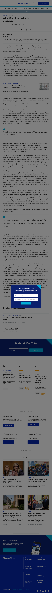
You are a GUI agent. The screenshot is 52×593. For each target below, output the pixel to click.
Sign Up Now (26, 303)
